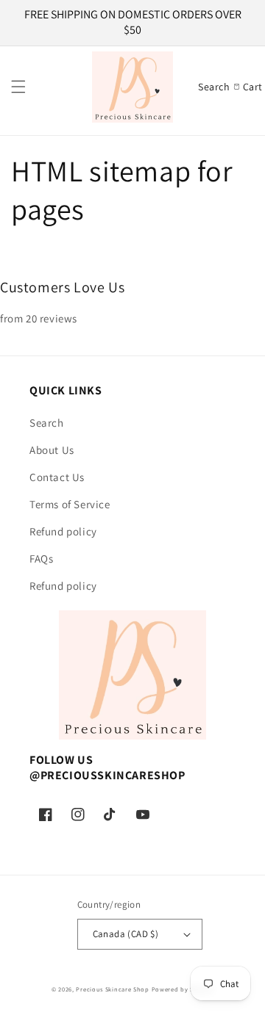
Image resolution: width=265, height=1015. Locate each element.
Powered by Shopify (183, 989)
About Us (51, 450)
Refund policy (63, 531)
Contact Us (57, 477)
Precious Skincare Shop (112, 989)
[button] (18, 87)
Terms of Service (69, 504)
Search (46, 423)
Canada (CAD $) (126, 934)
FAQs (41, 559)
